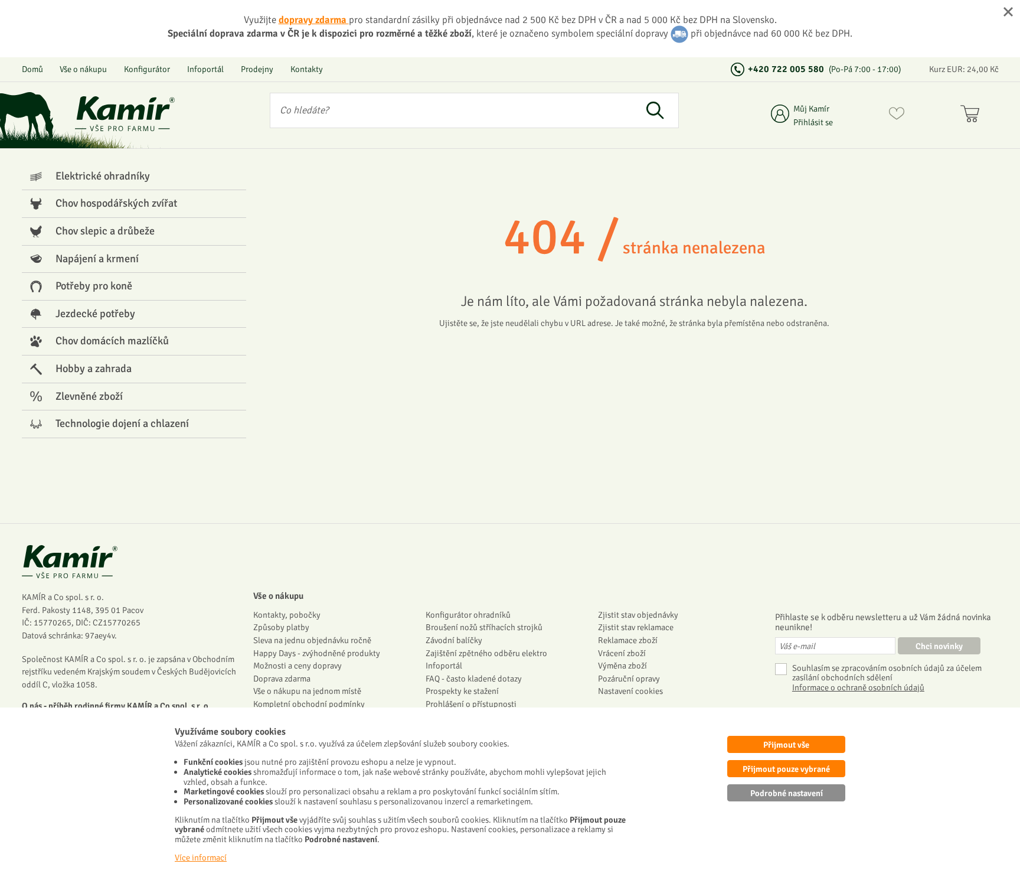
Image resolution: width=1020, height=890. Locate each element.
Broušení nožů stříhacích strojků (484, 627)
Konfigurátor (147, 69)
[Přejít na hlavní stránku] (125, 113)
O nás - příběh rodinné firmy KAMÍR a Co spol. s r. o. (116, 705)
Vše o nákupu (83, 69)
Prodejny (257, 69)
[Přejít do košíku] (972, 115)
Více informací (201, 857)
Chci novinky (939, 646)
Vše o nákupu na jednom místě (307, 691)
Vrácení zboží (622, 653)
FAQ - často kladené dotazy (474, 678)
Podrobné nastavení (786, 793)
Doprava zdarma (281, 678)
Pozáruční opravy (629, 678)
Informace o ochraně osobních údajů (858, 688)
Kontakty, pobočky (287, 614)
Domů (32, 69)
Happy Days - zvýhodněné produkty (316, 653)
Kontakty (306, 69)
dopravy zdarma (314, 20)
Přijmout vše (786, 744)
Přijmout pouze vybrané (786, 769)
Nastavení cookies (630, 691)
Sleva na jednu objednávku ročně (312, 640)
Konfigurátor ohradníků (468, 614)
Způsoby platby (281, 627)
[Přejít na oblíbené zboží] (896, 115)
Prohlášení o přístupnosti (471, 704)
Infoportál (205, 69)
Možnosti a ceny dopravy (297, 665)
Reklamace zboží (628, 640)
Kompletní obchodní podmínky (309, 704)
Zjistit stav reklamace (636, 627)
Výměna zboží (622, 665)
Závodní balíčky (454, 640)
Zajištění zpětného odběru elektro (486, 653)
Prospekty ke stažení (462, 691)
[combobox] (451, 110)
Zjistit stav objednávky (638, 614)
